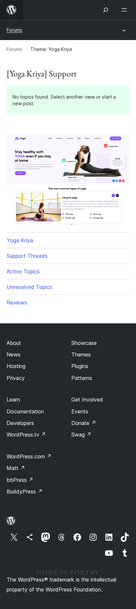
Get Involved (87, 399)
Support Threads (27, 256)
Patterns (81, 378)
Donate (83, 423)
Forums (14, 30)
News (13, 354)
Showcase (84, 343)
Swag (81, 434)
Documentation (25, 411)
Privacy (16, 378)
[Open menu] (125, 10)
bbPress (20, 480)
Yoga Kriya (20, 240)
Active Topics (23, 271)
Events (79, 411)
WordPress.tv (26, 434)
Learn (13, 399)
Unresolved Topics (29, 287)
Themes (81, 354)
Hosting (16, 366)
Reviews (17, 302)
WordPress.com (29, 456)
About (14, 343)
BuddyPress (25, 491)
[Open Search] (105, 10)
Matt (16, 468)
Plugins (79, 366)
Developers (20, 423)
